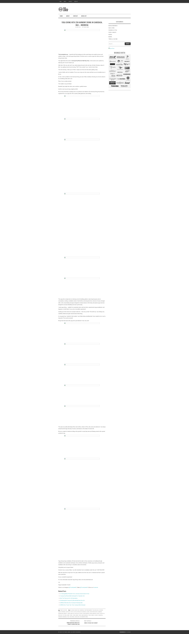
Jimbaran (100, 611)
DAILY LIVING (111, 28)
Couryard (101, 610)
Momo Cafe (73, 613)
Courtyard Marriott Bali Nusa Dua (91, 610)
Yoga (68, 616)
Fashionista (122, 632)
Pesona (80, 613)
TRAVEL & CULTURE (63, 610)
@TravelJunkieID (72, 587)
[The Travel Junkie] (63, 9)
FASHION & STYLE (113, 30)
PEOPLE (110, 34)
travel (71, 615)
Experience (63, 611)
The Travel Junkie (85, 27)
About (65, 1)
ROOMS (110, 36)
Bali (71, 610)
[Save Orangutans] (111, 48)
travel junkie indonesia (83, 615)
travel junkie (75, 615)
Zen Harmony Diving (84, 616)
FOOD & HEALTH (112, 32)
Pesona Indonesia (86, 613)
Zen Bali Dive (77, 616)
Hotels (72, 611)
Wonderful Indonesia (62, 616)
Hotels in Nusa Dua (78, 611)
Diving (59, 611)
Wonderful (100, 615)
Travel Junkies (91, 615)
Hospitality (68, 611)
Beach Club (77, 610)
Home (60, 1)
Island (88, 611)
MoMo (69, 613)
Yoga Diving (72, 616)
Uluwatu (96, 615)
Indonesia (84, 611)
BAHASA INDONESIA (113, 25)
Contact (70, 1)
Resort (98, 613)
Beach (73, 610)
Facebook (96, 587)
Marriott (65, 613)
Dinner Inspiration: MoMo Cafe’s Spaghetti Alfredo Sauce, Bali (73, 623)
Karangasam (60, 613)
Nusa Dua (77, 613)
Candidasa (82, 610)
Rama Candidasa (93, 613)
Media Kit (76, 1)
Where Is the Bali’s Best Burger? (91, 623)
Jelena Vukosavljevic (94, 611)
